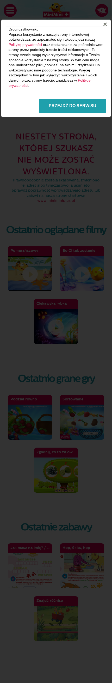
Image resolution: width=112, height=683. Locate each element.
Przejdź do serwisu (72, 105)
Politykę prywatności (25, 44)
